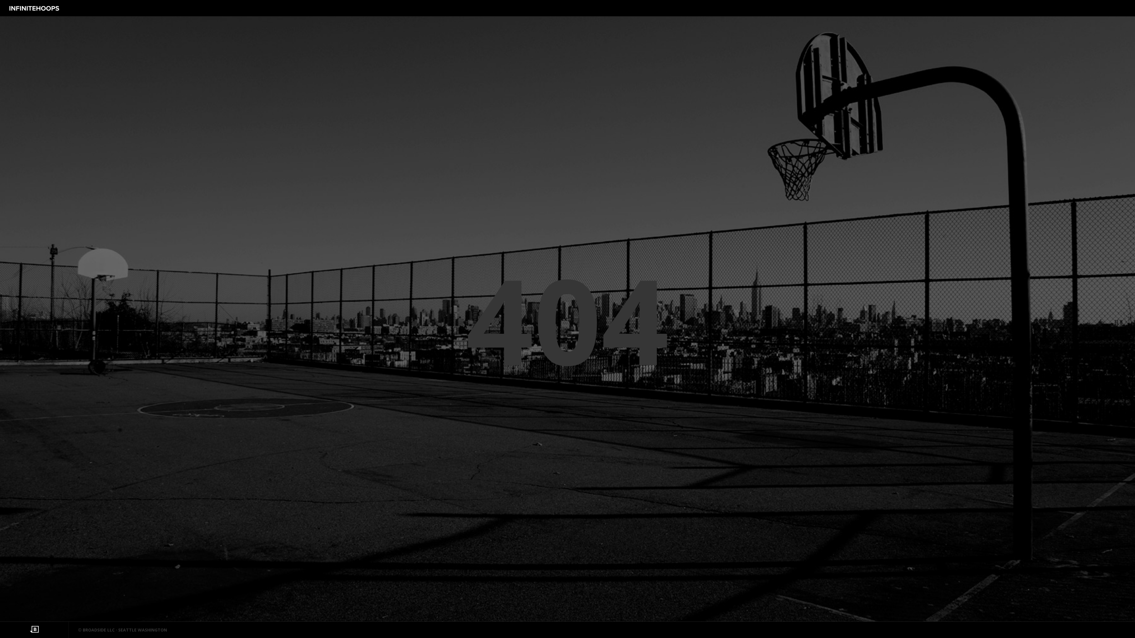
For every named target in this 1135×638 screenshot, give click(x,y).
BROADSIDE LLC (99, 630)
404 (567, 319)
